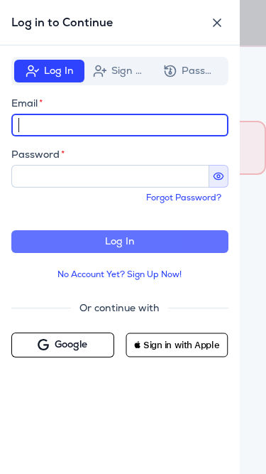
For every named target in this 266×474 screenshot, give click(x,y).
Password (35, 154)
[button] (177, 345)
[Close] (217, 22)
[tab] (49, 71)
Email (24, 103)
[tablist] (119, 71)
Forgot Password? (183, 197)
